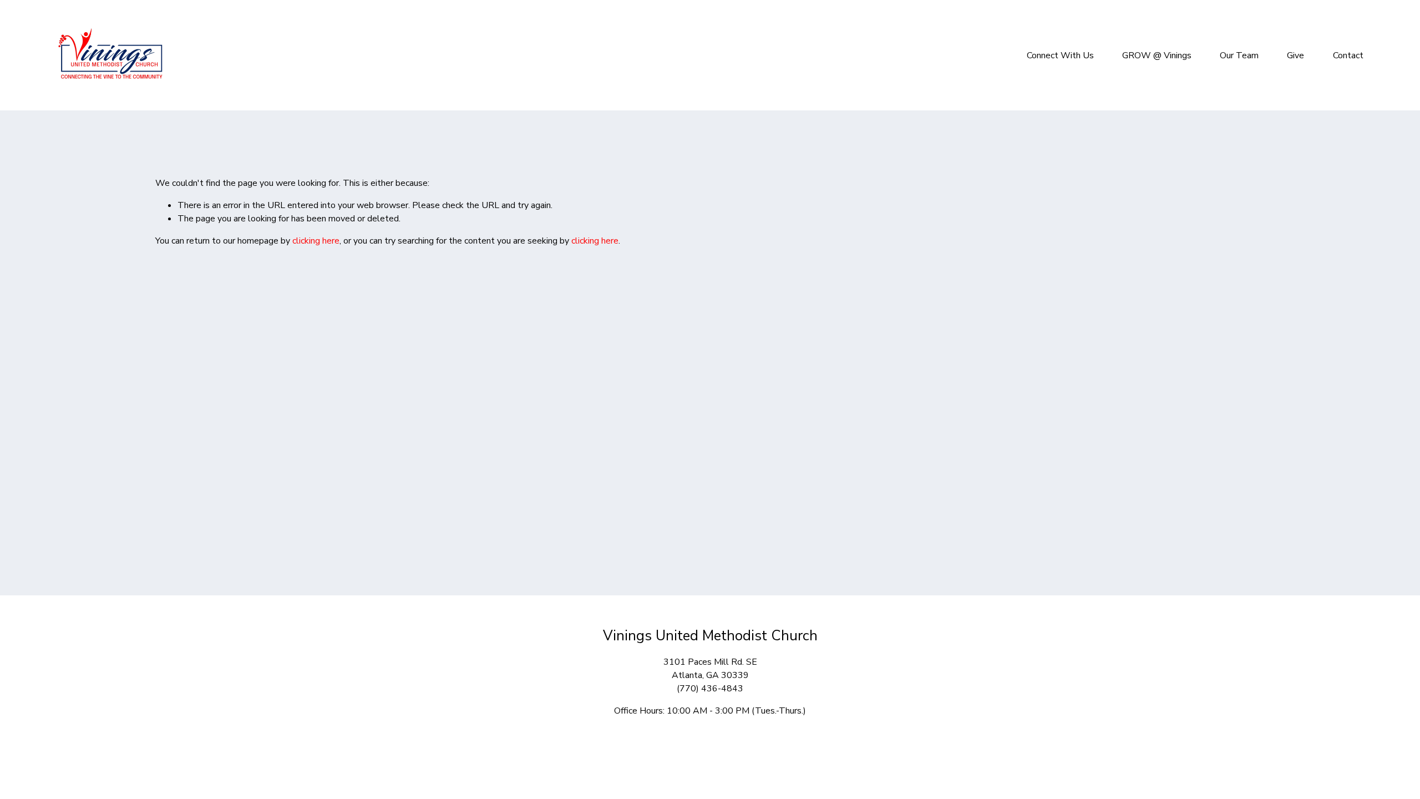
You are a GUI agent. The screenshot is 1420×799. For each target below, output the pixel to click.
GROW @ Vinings (1156, 55)
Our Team (1239, 55)
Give (1295, 55)
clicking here (315, 241)
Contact (1348, 55)
